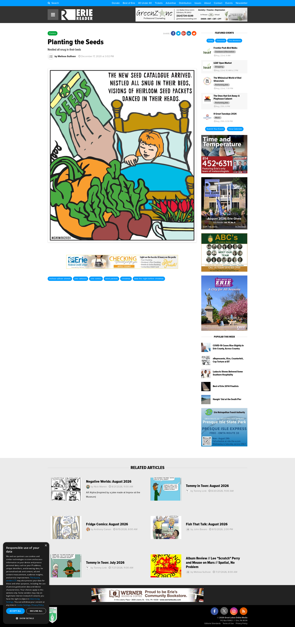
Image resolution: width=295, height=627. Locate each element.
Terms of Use (228, 624)
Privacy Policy (241, 624)
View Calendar (235, 129)
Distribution (185, 3)
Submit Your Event (215, 129)
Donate (116, 3)
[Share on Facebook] (173, 33)
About (207, 3)
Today (210, 41)
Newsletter (241, 3)
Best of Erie (129, 3)
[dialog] (26, 583)
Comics (52, 33)
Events (229, 3)
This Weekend (235, 41)
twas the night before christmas (148, 279)
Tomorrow (221, 41)
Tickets (159, 3)
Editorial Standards (213, 624)
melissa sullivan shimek (60, 279)
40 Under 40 (145, 3)
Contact (218, 3)
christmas (126, 279)
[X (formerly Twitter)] (224, 612)
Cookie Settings (24, 605)
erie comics (96, 279)
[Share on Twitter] (178, 33)
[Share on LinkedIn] (189, 33)
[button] (26, 618)
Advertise (171, 3)
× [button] (46, 545)
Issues (198, 3)
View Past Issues (210, 227)
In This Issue (240, 227)
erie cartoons (81, 279)
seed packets (111, 279)
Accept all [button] (15, 611)
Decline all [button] (36, 611)
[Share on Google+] (183, 33)
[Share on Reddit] (194, 33)
